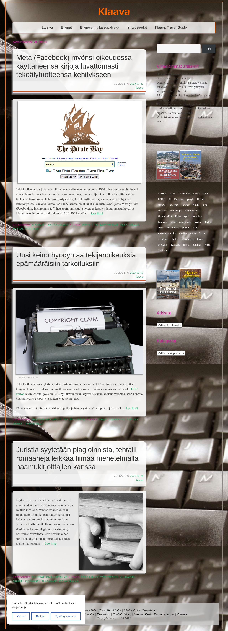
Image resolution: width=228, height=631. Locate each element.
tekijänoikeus (187, 239)
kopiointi (32, 581)
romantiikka (69, 581)
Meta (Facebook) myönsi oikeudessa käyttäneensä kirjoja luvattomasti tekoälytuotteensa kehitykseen (74, 66)
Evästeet (138, 614)
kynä (186, 216)
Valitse (21, 616)
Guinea (114, 419)
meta (123, 224)
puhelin (186, 227)
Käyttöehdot (103, 614)
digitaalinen (184, 193)
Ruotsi (196, 227)
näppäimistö (185, 222)
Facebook (179, 199)
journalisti (130, 419)
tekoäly (200, 239)
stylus (193, 233)
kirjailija (162, 210)
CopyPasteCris (106, 577)
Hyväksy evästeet (65, 616)
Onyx (161, 227)
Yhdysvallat (35, 423)
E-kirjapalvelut (131, 610)
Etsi (159, 42)
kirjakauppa (176, 210)
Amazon (162, 193)
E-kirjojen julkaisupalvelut (99, 27)
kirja (205, 204)
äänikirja (162, 250)
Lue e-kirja (90, 610)
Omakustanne (56, 577)
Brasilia (87, 577)
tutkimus (197, 244)
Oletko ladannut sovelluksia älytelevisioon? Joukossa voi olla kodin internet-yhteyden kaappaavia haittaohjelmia (182, 87)
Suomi (202, 233)
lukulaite (162, 222)
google (190, 199)
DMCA (103, 419)
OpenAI (18, 228)
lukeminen (197, 216)
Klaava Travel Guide (171, 27)
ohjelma (208, 222)
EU (169, 199)
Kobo (178, 216)
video (207, 244)
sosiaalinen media (167, 233)
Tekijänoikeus (57, 224)
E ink (205, 193)
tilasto (186, 244)
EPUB (161, 199)
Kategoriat (163, 348)
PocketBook (173, 227)
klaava (139, 87)
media (173, 222)
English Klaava (153, 614)
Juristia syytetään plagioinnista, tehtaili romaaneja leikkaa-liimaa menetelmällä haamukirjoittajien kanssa (77, 458)
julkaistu (127, 577)
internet (186, 204)
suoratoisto (163, 239)
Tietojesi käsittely (121, 614)
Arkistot (161, 320)
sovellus (183, 233)
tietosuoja (175, 244)
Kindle (196, 204)
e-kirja (196, 193)
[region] (46, 609)
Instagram (174, 204)
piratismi (32, 228)
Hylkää (40, 616)
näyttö (198, 222)
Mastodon (89, 614)
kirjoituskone (191, 210)
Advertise (169, 614)
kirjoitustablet (165, 216)
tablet (175, 239)
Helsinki (201, 199)
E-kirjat (66, 27)
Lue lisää (97, 213)
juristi (87, 224)
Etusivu (47, 27)
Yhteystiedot (137, 27)
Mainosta (182, 614)
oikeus (134, 224)
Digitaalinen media (46, 419)
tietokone (162, 244)
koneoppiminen (106, 224)
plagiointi (50, 581)
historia (161, 204)
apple (172, 193)
